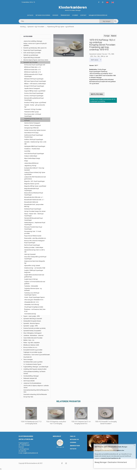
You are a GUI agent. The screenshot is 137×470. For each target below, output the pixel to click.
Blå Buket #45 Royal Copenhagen (33, 79)
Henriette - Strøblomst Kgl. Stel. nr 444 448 (35, 143)
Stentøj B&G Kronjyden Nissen (32, 321)
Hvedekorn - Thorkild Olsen (32, 148)
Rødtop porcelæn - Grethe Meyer (33, 247)
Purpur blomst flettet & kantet (32, 236)
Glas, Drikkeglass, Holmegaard (32, 333)
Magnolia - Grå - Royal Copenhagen (34, 181)
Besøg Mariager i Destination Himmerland (111, 462)
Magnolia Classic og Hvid (31, 183)
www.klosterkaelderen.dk (111, 458)
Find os (72, 436)
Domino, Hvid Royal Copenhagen (33, 95)
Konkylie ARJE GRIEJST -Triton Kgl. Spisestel (34, 169)
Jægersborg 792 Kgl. (30, 165)
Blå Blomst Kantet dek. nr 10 (32, 69)
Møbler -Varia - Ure (28, 340)
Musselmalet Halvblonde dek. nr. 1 (34, 199)
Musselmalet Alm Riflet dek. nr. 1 (33, 197)
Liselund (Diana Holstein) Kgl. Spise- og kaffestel (34, 173)
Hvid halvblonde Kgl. (30, 314)
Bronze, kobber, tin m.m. (30, 347)
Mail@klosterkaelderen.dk (98, 15)
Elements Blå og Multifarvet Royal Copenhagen (34, 99)
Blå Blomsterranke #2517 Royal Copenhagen (33, 75)
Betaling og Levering (43, 15)
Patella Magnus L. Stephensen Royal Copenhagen (34, 223)
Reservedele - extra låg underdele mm (35, 238)
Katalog (30, 15)
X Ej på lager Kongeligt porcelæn (33, 307)
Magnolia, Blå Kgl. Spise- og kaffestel (35, 186)
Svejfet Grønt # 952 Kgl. (31, 279)
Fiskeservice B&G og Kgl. (31, 112)
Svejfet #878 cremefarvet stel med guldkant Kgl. (34, 276)
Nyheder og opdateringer (31, 55)
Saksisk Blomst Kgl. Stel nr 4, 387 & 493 (34, 251)
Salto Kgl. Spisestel (30, 254)
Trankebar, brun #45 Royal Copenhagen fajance (31, 294)
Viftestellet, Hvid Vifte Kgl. (31, 304)
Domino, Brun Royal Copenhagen (33, 93)
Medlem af (57, 436)
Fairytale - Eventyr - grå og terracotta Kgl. (34, 106)
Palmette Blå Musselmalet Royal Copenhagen (33, 219)
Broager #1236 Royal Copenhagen (34, 86)
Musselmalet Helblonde (31, 202)
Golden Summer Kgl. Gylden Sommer (35, 130)
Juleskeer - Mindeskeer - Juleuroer (33, 335)
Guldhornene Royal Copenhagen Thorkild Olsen (33, 136)
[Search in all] (115, 21)
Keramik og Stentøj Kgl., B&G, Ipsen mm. (35, 48)
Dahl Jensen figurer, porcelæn (32, 52)
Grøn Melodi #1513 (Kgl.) (31, 132)
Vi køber (75, 15)
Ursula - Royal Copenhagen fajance (34, 297)
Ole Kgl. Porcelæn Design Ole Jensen (35, 211)
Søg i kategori (106, 21)
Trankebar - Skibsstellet (31, 286)
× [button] (134, 445)
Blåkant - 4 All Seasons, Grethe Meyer (35, 83)
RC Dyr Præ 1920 (28, 397)
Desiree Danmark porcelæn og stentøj (34, 328)
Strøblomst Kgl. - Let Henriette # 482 (34, 268)
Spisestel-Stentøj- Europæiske (32, 330)
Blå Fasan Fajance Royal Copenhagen (35, 81)
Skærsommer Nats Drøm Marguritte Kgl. (34, 262)
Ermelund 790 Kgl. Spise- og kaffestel (35, 102)
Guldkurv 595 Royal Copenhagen (33, 139)
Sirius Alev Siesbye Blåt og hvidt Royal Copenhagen (35, 257)
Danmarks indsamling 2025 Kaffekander (35, 394)
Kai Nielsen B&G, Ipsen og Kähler (33, 362)
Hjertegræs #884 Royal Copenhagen (34, 146)
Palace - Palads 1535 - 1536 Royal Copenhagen (33, 214)
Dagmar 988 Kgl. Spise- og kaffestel (34, 91)
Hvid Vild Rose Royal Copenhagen (34, 153)
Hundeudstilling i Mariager (31, 376)
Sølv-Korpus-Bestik (29, 381)
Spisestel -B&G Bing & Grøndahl (32, 318)
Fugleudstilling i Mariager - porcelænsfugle (35, 366)
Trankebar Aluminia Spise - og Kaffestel (33, 289)
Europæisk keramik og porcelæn (32, 350)
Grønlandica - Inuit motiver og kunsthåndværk (37, 354)
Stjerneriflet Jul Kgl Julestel (32, 265)
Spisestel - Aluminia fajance (31, 323)
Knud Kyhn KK (28, 357)
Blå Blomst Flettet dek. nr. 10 (32, 67)
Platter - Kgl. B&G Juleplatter (31, 342)
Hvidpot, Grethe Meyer (30, 156)
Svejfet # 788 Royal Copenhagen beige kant (33, 271)
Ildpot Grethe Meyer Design (32, 158)
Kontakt (83, 15)
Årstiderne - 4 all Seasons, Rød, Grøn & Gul (34, 310)
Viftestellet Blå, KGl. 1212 (31, 302)
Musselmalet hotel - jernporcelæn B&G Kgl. (34, 205)
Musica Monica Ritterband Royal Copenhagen (33, 194)
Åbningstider (65, 15)
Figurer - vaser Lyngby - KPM (31, 316)
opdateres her (120, 450)
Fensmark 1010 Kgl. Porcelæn (32, 109)
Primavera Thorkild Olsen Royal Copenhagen (33, 228)
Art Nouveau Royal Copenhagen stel (34, 64)
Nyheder (55, 15)
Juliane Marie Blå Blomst (31, 163)
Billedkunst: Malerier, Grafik (31, 345)
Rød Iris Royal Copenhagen (32, 245)
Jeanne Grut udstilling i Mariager (33, 41)
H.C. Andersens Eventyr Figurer (32, 364)
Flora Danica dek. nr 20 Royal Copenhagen (32, 115)
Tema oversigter (28, 359)
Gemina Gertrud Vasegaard (32, 123)
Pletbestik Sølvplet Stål (30, 378)
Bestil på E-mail (97, 94)
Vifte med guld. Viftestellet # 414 (33, 299)
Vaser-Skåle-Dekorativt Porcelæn (32, 338)
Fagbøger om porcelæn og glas (33, 352)
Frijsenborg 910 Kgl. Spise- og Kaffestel (60, 27)
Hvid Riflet (27, 151)
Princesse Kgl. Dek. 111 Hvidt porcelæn (32, 232)
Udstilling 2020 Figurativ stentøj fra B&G (34, 369)
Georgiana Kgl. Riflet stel (31, 128)
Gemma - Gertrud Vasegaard (32, 125)
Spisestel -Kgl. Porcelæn (35, 27)
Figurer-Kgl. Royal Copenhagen (32, 50)
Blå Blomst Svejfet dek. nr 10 (32, 72)
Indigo (26, 161)
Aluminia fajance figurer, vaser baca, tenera (35, 60)
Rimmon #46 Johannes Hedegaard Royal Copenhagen (34, 241)
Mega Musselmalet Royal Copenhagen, (31, 189)
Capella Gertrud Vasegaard (32, 88)
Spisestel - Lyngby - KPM (30, 326)
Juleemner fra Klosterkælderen (32, 383)
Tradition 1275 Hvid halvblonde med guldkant (34, 282)
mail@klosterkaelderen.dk (30, 453)
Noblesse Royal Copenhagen (32, 209)
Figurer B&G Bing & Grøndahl (31, 57)
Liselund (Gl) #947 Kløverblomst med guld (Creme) (35, 178)
